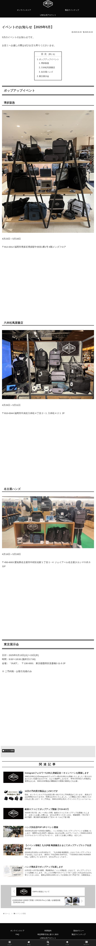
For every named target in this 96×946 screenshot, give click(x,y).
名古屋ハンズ (47, 72)
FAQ (17, 934)
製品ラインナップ (79, 934)
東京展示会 (44, 76)
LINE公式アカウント (48, 938)
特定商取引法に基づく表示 (48, 934)
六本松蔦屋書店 (48, 67)
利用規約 (48, 931)
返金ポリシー (78, 931)
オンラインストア (17, 931)
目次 (44, 54)
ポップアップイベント (49, 59)
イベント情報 (9, 751)
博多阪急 (45, 63)
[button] (88, 563)
